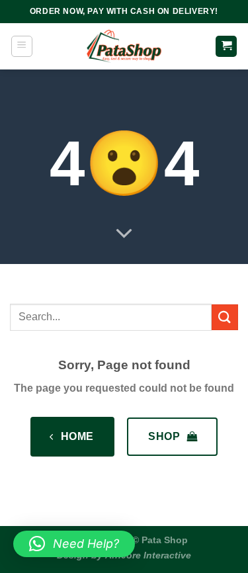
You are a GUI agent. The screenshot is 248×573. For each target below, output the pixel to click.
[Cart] (226, 47)
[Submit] (225, 317)
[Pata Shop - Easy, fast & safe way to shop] (124, 46)
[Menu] (21, 46)
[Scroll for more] (124, 234)
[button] (74, 544)
